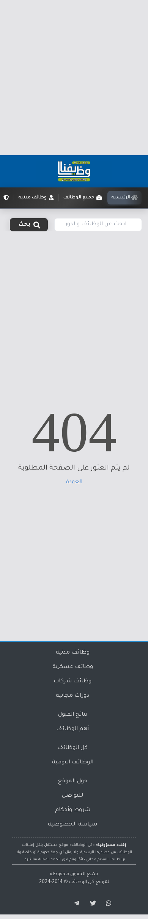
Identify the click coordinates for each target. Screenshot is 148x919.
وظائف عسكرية (72, 667)
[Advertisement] (74, 77)
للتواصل (72, 796)
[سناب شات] (107, 903)
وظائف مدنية (73, 653)
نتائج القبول (72, 715)
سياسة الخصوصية (72, 825)
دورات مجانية (72, 696)
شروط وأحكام (72, 810)
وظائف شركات (72, 682)
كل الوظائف (72, 748)
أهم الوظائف (72, 729)
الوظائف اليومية (72, 763)
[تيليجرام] (74, 903)
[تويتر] (90, 903)
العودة (74, 482)
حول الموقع (72, 782)
